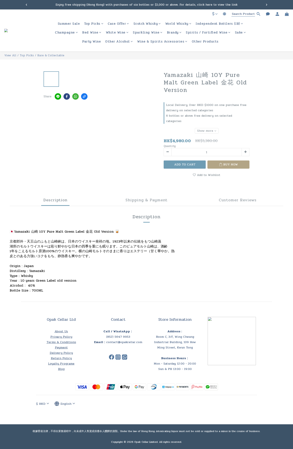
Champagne (65, 33)
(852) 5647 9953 (118, 336)
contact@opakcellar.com (124, 342)
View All (10, 55)
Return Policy (61, 358)
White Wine (115, 33)
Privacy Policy (61, 336)
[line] (58, 96)
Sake (239, 33)
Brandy (172, 33)
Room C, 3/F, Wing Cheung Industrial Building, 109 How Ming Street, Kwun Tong (175, 342)
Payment (61, 347)
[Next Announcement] (267, 5)
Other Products (205, 41)
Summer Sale (69, 23)
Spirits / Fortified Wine (206, 33)
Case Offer (117, 23)
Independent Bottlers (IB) (218, 23)
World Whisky (176, 23)
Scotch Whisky (145, 23)
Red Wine (90, 33)
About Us (61, 331)
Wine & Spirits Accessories (160, 41)
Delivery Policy (61, 353)
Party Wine (91, 41)
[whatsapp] (75, 96)
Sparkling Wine (146, 33)
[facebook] (66, 96)
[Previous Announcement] (26, 5)
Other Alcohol (117, 41)
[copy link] (84, 96)
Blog (61, 369)
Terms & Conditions (61, 342)
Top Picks (92, 23)
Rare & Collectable (50, 55)
